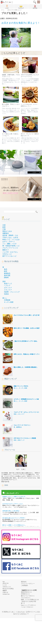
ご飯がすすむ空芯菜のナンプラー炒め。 (26, 341)
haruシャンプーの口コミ (28, 605)
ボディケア (8, 288)
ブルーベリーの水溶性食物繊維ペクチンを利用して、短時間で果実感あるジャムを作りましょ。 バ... (30, 81)
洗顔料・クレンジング (12, 292)
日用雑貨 (7, 300)
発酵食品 (5, 233)
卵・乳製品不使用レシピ (11, 246)
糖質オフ (5, 250)
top (4, 581)
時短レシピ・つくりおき (11, 239)
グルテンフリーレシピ (10, 248)
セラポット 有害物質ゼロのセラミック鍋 (26, 399)
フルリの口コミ (26, 597)
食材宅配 (7, 275)
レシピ (7, 219)
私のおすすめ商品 (8, 588)
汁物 (4, 229)
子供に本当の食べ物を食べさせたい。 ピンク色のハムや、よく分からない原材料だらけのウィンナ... (11, 111)
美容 (4, 281)
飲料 (5, 271)
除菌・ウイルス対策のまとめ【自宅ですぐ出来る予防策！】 (30, 601)
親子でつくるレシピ (9, 256)
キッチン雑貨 (8, 302)
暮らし (4, 298)
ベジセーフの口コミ (27, 607)
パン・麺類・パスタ (9, 244)
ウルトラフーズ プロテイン (22, 425)
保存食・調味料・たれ (10, 235)
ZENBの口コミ (25, 594)
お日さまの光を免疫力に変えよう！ (20, 22)
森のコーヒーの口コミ (28, 596)
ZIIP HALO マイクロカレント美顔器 (25, 438)
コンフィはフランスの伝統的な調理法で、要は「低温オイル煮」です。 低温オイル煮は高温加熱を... (30, 111)
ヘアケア (7, 286)
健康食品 (7, 273)
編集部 (5, 590)
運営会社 (23, 581)
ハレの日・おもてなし (10, 252)
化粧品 (6, 294)
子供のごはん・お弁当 (10, 237)
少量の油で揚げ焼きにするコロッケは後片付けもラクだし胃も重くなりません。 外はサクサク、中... (30, 140)
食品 (5, 269)
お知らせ (5, 592)
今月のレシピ (7, 254)
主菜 (4, 225)
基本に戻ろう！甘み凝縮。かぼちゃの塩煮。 (27, 328)
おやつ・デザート (8, 241)
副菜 (4, 227)
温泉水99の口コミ (26, 592)
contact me (6, 594)
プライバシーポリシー (28, 583)
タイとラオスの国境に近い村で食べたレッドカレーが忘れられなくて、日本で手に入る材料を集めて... (11, 140)
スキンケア (8, 290)
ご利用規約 (24, 585)
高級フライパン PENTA (21, 386)
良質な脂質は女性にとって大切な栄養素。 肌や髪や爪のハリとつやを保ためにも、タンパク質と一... (11, 81)
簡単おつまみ (7, 231)
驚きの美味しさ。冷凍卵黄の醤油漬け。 (26, 367)
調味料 (6, 277)
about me (5, 583)
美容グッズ (8, 283)
